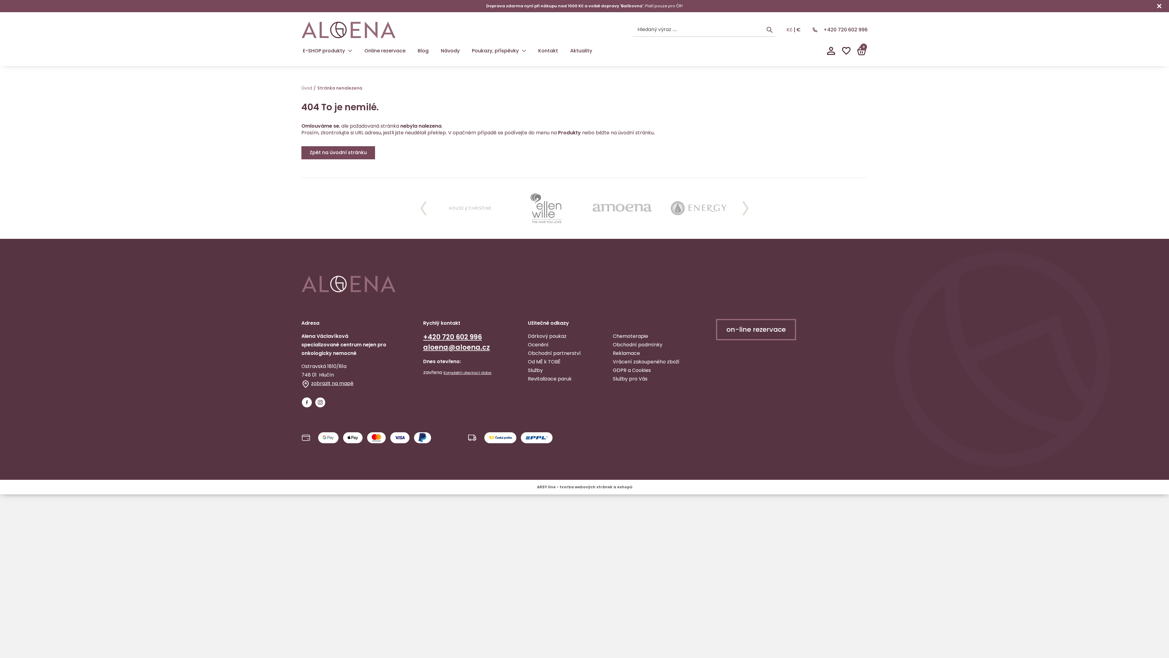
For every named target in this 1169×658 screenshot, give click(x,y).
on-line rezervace (756, 329)
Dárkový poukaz (547, 336)
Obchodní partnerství (554, 353)
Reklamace (626, 353)
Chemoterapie (630, 336)
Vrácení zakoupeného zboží (646, 361)
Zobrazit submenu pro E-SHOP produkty (350, 51)
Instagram (320, 402)
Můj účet (831, 51)
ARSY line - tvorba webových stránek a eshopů (584, 487)
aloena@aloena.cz (456, 347)
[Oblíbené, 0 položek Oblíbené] (846, 51)
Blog (423, 50)
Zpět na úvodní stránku (338, 152)
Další (745, 208)
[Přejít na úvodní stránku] (348, 30)
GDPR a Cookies (632, 370)
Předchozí (423, 208)
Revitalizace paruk (550, 378)
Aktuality (581, 50)
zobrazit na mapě (332, 383)
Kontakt (548, 50)
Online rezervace (384, 50)
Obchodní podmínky (637, 344)
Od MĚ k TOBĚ (544, 361)
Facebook (306, 402)
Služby (535, 370)
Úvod (306, 88)
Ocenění (538, 344)
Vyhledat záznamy (770, 30)
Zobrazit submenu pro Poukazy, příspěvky (524, 51)
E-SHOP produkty (324, 50)
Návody (450, 50)
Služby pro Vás (630, 378)
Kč (790, 29)
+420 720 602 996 (845, 29)
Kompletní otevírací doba (467, 372)
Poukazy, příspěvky (495, 50)
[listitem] (470, 208)
